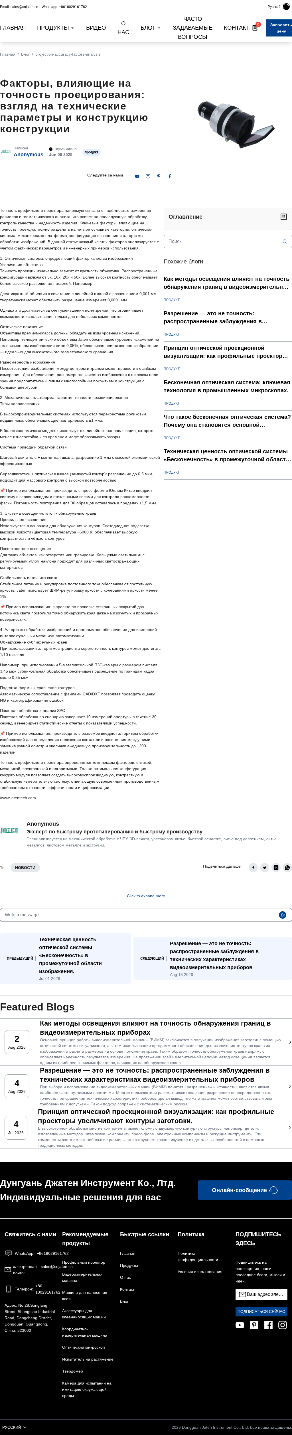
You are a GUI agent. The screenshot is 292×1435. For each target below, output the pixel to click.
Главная (7, 54)
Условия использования (200, 1271)
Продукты (129, 1265)
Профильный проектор (83, 1262)
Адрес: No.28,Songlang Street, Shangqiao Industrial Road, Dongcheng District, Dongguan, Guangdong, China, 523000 (30, 1318)
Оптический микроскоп (83, 1347)
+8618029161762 (35, 1253)
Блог (25, 54)
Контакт (127, 1289)
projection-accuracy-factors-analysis (67, 54)
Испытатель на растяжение (87, 1359)
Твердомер (72, 1371)
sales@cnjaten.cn (34, 1269)
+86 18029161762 (35, 1289)
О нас (125, 1277)
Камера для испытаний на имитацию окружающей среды (86, 1389)
